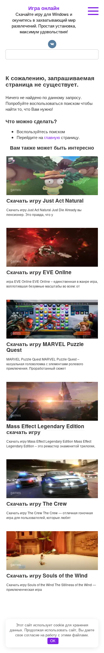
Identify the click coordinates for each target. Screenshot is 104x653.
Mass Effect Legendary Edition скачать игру (45, 429)
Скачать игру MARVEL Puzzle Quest (45, 347)
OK (52, 640)
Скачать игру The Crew (36, 503)
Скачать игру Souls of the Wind (47, 575)
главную (52, 137)
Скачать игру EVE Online (39, 272)
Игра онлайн (43, 8)
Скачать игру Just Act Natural (44, 200)
